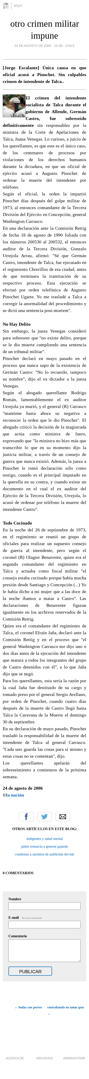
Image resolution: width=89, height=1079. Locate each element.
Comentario (17, 936)
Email (62, 816)
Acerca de (15, 1058)
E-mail (25, 917)
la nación (15, 794)
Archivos (44, 1058)
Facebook (26, 816)
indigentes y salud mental (44, 839)
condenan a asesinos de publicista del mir (44, 854)
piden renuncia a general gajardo (44, 846)
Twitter (44, 816)
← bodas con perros (28, 1007)
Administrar (74, 1058)
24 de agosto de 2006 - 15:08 (38, 46)
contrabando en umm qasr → (65, 1010)
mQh (18, 6)
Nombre (14, 899)
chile (70, 46)
